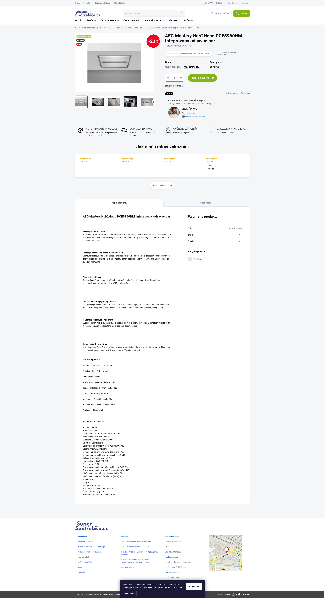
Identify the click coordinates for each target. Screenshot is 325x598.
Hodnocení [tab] (205, 202)
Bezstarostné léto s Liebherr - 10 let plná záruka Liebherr (140, 553)
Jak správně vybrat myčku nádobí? (135, 547)
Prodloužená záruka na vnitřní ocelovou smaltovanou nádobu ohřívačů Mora (136, 561)
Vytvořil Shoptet (224, 594)
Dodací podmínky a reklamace (89, 552)
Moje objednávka (120, 3)
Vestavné (198, 259)
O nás (77, 3)
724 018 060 (190, 113)
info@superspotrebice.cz (195, 116)
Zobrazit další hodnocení (162, 186)
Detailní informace (173, 86)
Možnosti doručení (85, 562)
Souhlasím (194, 587)
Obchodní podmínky (85, 542)
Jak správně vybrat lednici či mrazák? (136, 542)
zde (180, 587)
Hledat (182, 13)
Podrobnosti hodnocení (202, 53)
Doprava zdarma (128, 567)
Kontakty (87, 3)
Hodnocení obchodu (102, 3)
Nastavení (129, 593)
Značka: (222, 55)
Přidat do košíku (200, 77)
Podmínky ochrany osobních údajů (91, 547)
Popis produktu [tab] (119, 202)
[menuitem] (85, 21)
